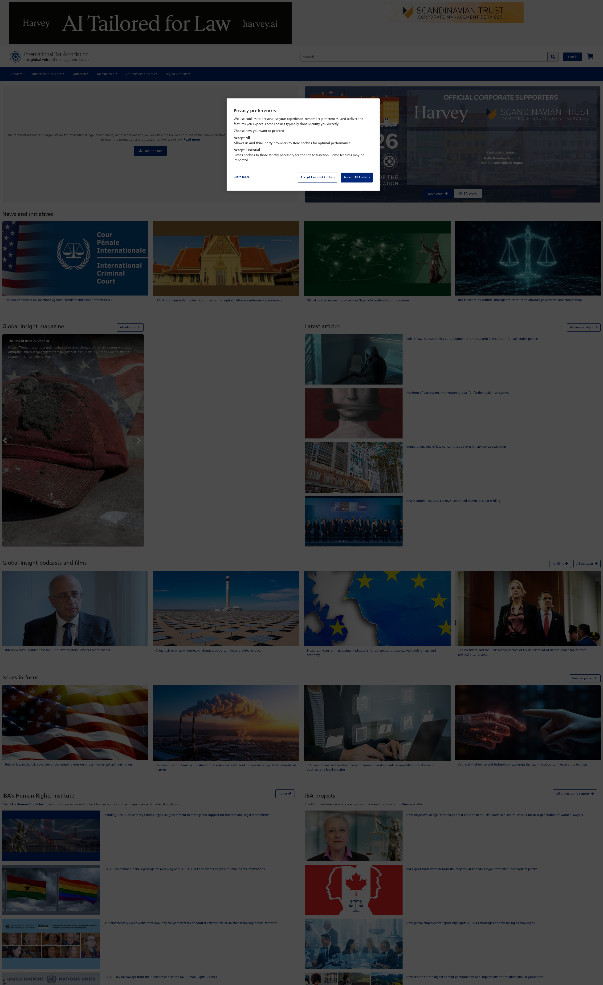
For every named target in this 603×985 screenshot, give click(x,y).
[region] (303, 144)
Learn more (242, 177)
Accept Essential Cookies (318, 177)
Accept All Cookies (357, 177)
